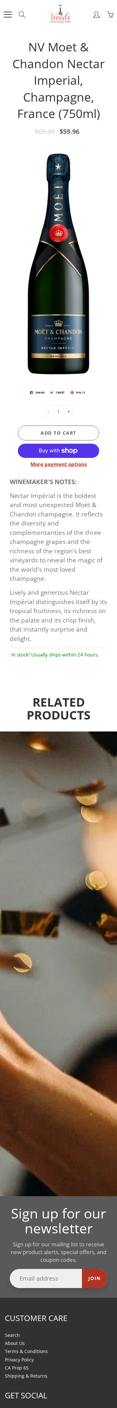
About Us (15, 1343)
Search (12, 1335)
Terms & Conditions (26, 1351)
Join (94, 1278)
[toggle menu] (7, 14)
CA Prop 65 (17, 1368)
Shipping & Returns (26, 1376)
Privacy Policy (19, 1360)
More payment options (59, 464)
